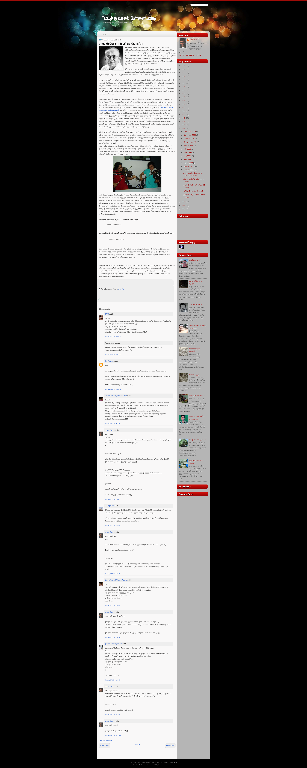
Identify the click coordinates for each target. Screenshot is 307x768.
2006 (183, 205)
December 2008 (190, 132)
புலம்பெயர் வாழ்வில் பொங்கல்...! (194, 191)
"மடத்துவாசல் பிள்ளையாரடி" (130, 18)
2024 (183, 73)
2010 (183, 121)
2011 (183, 118)
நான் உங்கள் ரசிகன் (195, 304)
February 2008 (189, 166)
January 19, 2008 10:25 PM (113, 735)
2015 (183, 104)
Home (104, 34)
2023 (183, 76)
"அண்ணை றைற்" (195, 260)
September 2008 (190, 142)
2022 (183, 80)
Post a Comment (105, 741)
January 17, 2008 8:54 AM (112, 525)
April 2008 (187, 159)
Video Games (173, 762)
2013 (183, 111)
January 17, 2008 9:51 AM (112, 574)
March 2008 (188, 163)
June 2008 (188, 152)
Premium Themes (169, 765)
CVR (107, 314)
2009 (183, 125)
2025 (183, 69)
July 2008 (187, 149)
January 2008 (189, 170)
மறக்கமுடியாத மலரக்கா (197, 395)
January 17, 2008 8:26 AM (112, 499)
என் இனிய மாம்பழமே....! (197, 440)
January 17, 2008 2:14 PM (112, 637)
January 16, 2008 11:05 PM (113, 354)
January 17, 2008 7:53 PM (112, 680)
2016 (183, 101)
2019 (183, 90)
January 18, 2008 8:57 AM (112, 714)
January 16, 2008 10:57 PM (113, 336)
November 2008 (190, 135)
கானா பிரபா (109, 430)
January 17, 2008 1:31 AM (112, 423)
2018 (183, 94)
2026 (183, 66)
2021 (183, 83)
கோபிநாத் (108, 361)
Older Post (170, 746)
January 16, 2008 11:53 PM (113, 389)
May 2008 (187, 156)
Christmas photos (144, 765)
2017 (183, 97)
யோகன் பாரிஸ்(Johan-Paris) (116, 395)
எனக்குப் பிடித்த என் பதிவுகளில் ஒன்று (121, 43)
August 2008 (188, 145)
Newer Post (104, 746)
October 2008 (189, 138)
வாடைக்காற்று (194, 375)
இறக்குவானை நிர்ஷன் (113, 644)
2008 (183, 128)
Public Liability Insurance (156, 765)
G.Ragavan (109, 506)
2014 (183, 107)
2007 (183, 202)
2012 (183, 114)
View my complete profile (190, 55)
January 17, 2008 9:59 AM (112, 605)
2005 (183, 209)
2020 (183, 87)
